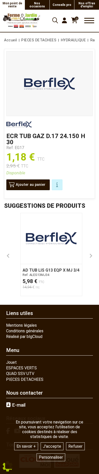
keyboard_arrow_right (91, 256)
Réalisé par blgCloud (24, 336)
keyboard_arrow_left (8, 256)
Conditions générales (24, 331)
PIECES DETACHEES (24, 379)
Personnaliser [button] (51, 457)
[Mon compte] (64, 20)
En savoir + (26, 446)
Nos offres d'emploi (86, 5)
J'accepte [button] (52, 446)
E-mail (18, 405)
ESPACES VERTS (21, 368)
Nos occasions (37, 5)
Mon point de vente (12, 5)
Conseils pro (62, 5)
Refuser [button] (75, 446)
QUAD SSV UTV (20, 373)
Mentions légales (21, 325)
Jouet (11, 362)
